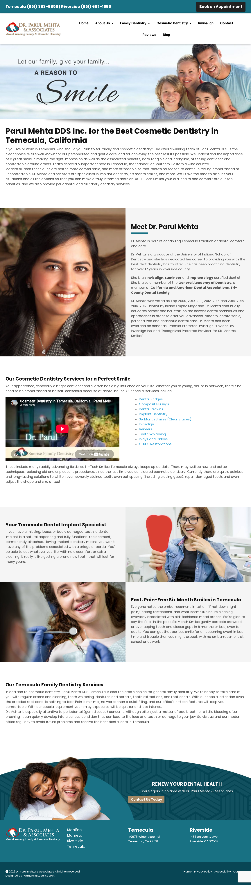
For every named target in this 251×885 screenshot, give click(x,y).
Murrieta (75, 835)
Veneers (145, 429)
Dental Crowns (151, 409)
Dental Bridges (151, 399)
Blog (166, 35)
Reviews (149, 35)
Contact (226, 23)
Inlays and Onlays (153, 439)
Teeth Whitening (152, 434)
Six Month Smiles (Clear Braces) (165, 419)
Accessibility (222, 871)
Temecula (76, 846)
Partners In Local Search (39, 875)
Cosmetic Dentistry (172, 23)
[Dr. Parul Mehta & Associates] (33, 29)
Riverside (75, 840)
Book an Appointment (220, 6)
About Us (102, 23)
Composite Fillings (154, 404)
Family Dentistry (133, 23)
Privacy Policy (203, 871)
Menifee (74, 829)
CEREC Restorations (155, 444)
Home (84, 23)
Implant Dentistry (153, 414)
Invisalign (206, 23)
